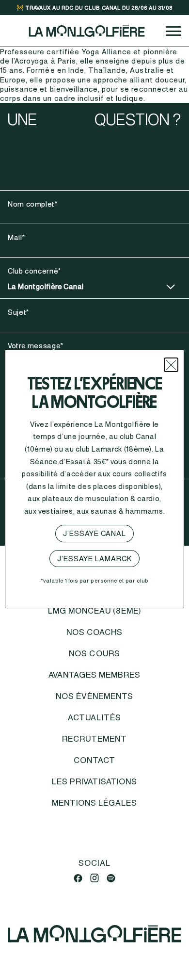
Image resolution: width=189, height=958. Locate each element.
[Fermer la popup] (171, 365)
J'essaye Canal (94, 533)
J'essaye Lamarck (94, 558)
